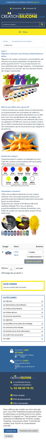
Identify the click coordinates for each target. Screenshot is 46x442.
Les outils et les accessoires (23, 335)
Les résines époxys (23, 312)
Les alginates (8, 320)
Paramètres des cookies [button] (29, 431)
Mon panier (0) (31, 8)
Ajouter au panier (33, 261)
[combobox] (11, 268)
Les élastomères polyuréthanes (23, 305)
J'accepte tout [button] (10, 431)
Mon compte (19, 395)
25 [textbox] (11, 269)
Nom (16, 246)
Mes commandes (20, 403)
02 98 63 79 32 (23, 388)
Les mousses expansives (23, 316)
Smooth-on (35, 2)
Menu (24, 32)
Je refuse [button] (8, 436)
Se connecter (16, 8)
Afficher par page (12, 268)
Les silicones (23, 301)
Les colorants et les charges (21, 41)
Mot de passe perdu (22, 399)
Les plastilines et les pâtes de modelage (23, 323)
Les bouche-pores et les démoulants (23, 331)
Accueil (5, 41)
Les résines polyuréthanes (23, 308)
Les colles (23, 338)
